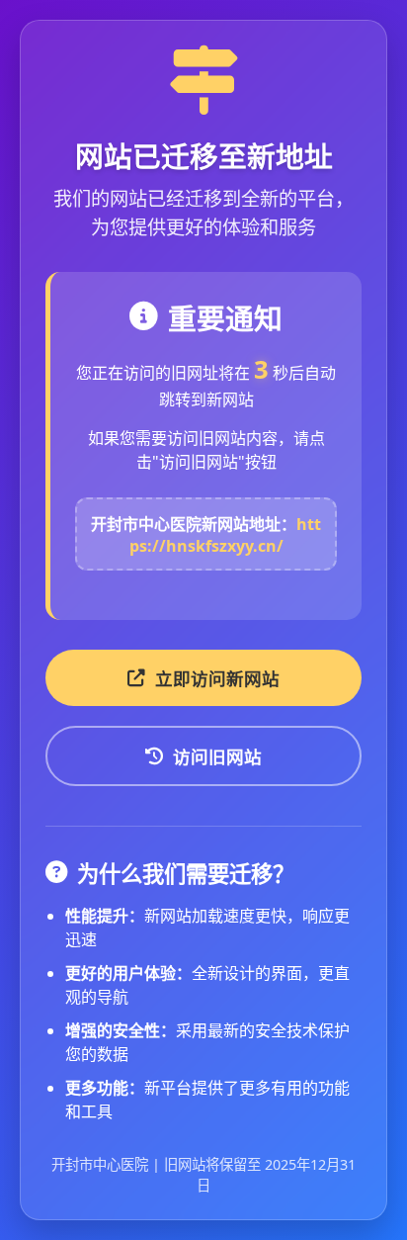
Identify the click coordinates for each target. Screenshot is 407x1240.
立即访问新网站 (217, 678)
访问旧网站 (217, 756)
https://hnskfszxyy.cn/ (225, 535)
